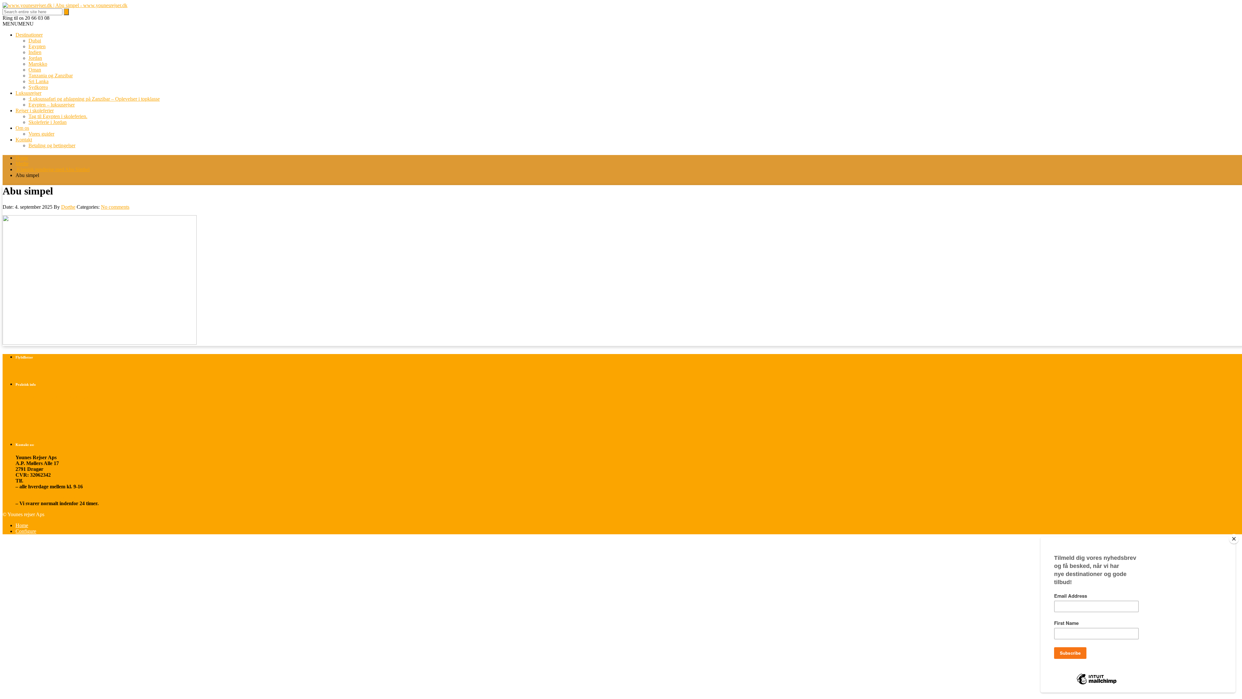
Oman (34, 69)
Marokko (37, 64)
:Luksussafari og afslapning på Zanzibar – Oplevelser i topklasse (94, 99)
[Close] (1234, 539)
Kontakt (24, 139)
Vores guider (41, 134)
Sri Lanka (38, 81)
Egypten (37, 46)
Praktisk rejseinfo (35, 408)
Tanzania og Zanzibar (50, 75)
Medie (22, 163)
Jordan (35, 58)
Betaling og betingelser (51, 145)
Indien (34, 52)
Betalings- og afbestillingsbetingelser (55, 397)
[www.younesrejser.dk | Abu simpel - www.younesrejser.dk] (65, 5)
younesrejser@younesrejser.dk (49, 497)
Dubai (34, 40)
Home (22, 158)
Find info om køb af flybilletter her (53, 370)
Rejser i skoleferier (35, 110)
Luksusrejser (28, 93)
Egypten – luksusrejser (51, 104)
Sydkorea (38, 87)
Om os (22, 128)
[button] (18, 24)
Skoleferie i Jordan (47, 122)
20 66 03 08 (37, 480)
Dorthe (68, 207)
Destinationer (29, 35)
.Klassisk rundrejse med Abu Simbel (53, 169)
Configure (26, 531)
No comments (115, 207)
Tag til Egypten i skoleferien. (57, 116)
